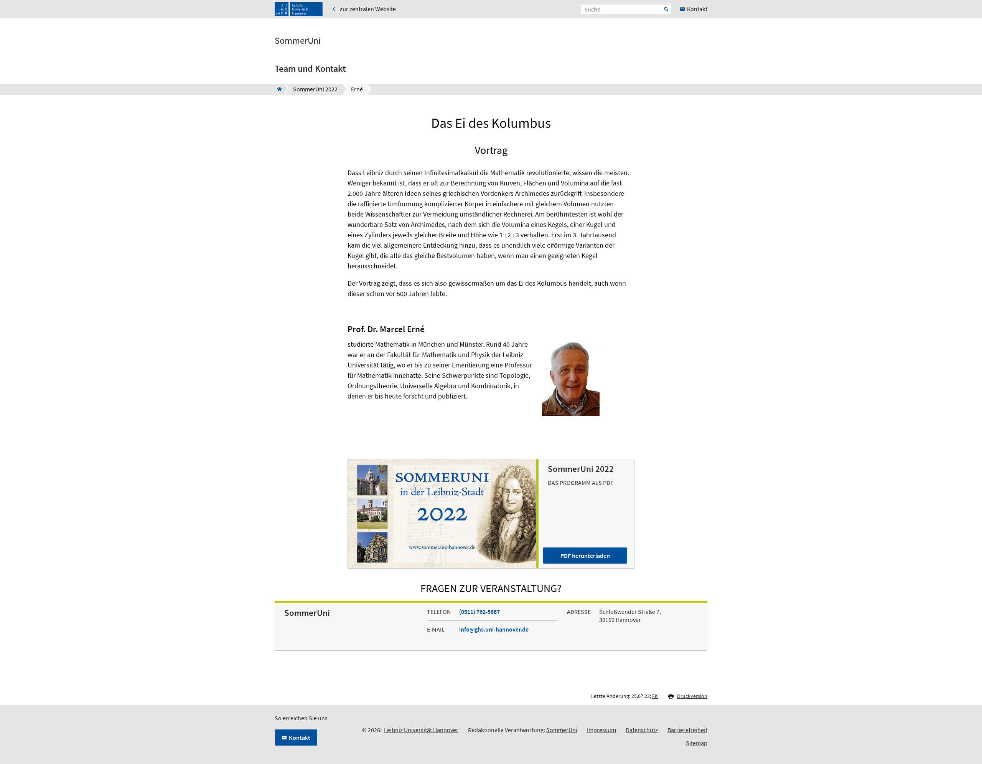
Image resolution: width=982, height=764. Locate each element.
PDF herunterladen (585, 555)
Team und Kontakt (310, 68)
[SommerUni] (277, 89)
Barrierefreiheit (687, 730)
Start (666, 9)
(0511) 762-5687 (479, 611)
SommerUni (298, 40)
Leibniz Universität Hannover (421, 730)
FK (655, 696)
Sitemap (696, 743)
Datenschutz (642, 730)
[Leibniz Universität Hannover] (299, 9)
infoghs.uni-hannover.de (494, 629)
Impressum (601, 730)
